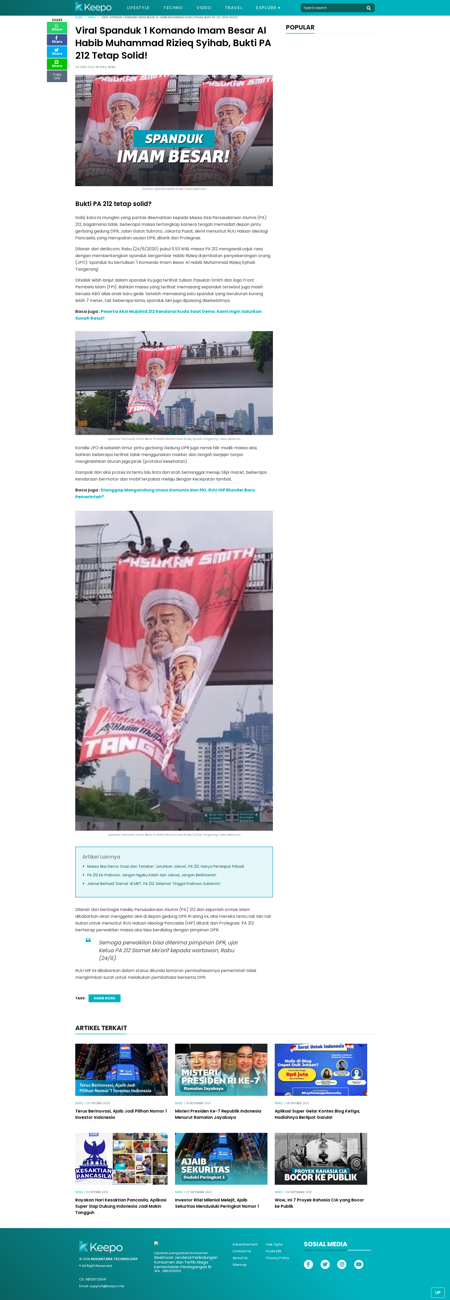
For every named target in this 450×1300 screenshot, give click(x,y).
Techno (173, 8)
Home (79, 17)
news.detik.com (230, 835)
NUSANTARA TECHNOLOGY (114, 1258)
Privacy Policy (277, 1257)
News (92, 17)
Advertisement (245, 1244)
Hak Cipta (274, 1244)
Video (204, 8)
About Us (240, 1257)
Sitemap (240, 1264)
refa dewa (108, 67)
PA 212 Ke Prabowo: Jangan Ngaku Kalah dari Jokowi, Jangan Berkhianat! (151, 875)
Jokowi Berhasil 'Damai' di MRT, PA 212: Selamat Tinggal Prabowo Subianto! (153, 883)
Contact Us (242, 1251)
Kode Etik (274, 1251)
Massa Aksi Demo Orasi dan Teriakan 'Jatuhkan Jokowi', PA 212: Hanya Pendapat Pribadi (165, 866)
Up (438, 1293)
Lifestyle (138, 8)
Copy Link (57, 75)
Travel (234, 8)
